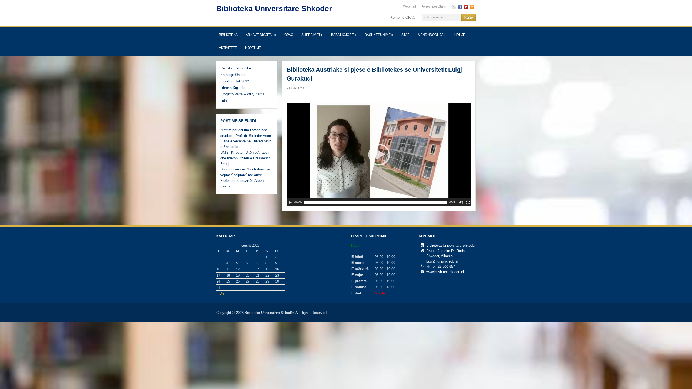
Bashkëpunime (379, 35)
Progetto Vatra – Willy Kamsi (242, 94)
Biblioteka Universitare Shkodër (274, 8)
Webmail (409, 6)
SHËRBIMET (312, 35)
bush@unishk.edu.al (442, 261)
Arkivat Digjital (261, 35)
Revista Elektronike (235, 68)
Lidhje (459, 35)
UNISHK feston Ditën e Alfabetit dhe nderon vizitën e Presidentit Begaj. (245, 158)
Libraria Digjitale (232, 88)
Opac (288, 35)
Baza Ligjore (344, 35)
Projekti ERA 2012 (234, 81)
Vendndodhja (432, 35)
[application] (379, 154)
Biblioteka (228, 35)
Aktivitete (228, 48)
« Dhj (221, 293)
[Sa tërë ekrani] (468, 202)
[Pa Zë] (461, 202)
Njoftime (253, 48)
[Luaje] (290, 202)
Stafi (405, 35)
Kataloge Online (232, 75)
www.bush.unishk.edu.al (445, 272)
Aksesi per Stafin (434, 6)
